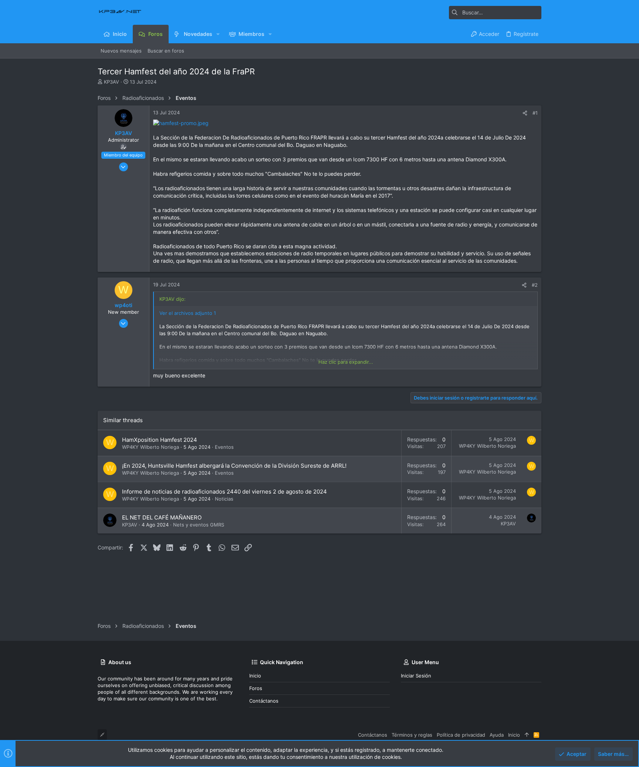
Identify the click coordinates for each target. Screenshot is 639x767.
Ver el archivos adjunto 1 (187, 313)
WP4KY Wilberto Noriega (150, 447)
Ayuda (497, 735)
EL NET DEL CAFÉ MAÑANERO (162, 517)
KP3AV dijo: (172, 299)
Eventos (224, 447)
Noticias (224, 499)
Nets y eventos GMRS (198, 525)
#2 (535, 285)
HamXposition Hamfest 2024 (159, 439)
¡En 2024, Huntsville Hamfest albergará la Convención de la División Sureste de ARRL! (234, 465)
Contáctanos (263, 701)
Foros (255, 688)
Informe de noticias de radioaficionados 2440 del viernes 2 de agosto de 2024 (224, 491)
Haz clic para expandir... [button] (345, 362)
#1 (535, 113)
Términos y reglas (412, 735)
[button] (218, 34)
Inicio (255, 676)
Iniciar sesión (416, 676)
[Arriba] (526, 734)
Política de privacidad (461, 735)
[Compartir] (525, 113)
